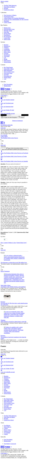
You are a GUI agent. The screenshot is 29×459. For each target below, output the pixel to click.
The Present (7, 55)
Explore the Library (9, 9)
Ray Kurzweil (7, 36)
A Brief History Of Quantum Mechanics (14, 18)
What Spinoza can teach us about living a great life (13, 321)
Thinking (6, 47)
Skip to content (4, 1)
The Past (6, 53)
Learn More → (4, 95)
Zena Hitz (6, 32)
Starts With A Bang (9, 69)
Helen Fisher (7, 39)
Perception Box (8, 76)
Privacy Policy (7, 429)
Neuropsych (7, 46)
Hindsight (6, 21)
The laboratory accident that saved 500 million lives (14, 262)
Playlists (6, 8)
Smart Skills (7, 50)
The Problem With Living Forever (9, 138)
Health (5, 59)
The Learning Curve (9, 71)
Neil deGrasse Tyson (9, 29)
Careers (6, 434)
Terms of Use (7, 431)
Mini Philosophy (8, 70)
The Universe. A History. (10, 15)
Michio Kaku (7, 28)
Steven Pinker (7, 33)
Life (5, 57)
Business (6, 44)
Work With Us (7, 427)
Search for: (3, 115)
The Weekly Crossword (10, 443)
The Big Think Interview (10, 5)
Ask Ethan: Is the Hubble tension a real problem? (13, 286)
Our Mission (7, 425)
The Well (6, 74)
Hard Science (7, 60)
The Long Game (8, 73)
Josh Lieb (3, 128)
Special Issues (7, 62)
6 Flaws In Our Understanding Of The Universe (16, 19)
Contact (6, 428)
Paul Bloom (7, 35)
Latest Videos (4, 136)
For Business (4, 125)
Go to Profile (4, 135)
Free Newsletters (8, 84)
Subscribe (10, 125)
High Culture (7, 52)
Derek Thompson (5, 271)
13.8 (5, 79)
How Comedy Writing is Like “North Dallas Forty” (14, 242)
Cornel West (7, 38)
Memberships (7, 85)
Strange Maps (7, 77)
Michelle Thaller (8, 30)
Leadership (7, 49)
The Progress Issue (8, 16)
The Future (7, 56)
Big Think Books (8, 67)
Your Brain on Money (9, 7)
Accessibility (7, 432)
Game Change (7, 22)
